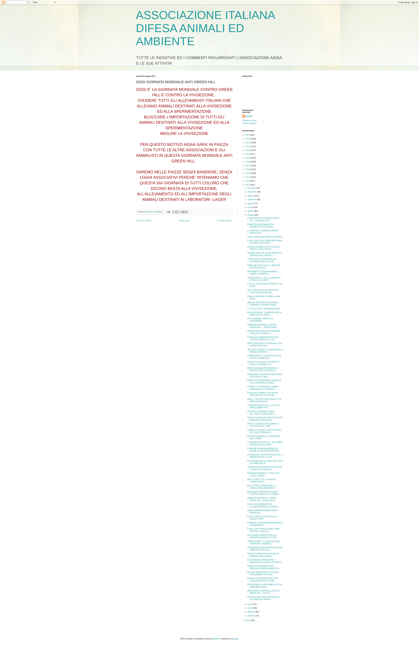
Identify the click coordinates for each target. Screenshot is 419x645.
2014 (247, 177)
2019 (247, 158)
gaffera (216, 639)
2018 (247, 162)
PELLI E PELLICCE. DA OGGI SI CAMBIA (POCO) (261, 480)
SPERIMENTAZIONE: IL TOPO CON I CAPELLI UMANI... (263, 474)
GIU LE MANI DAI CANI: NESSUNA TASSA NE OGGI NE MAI (262, 291)
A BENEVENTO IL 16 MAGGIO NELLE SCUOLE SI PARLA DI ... (264, 357)
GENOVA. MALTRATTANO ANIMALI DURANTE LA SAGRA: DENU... (263, 303)
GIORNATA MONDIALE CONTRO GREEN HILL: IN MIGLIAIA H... (262, 499)
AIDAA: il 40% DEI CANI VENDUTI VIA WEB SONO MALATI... (264, 400)
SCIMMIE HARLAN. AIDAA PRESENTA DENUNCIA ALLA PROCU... (264, 254)
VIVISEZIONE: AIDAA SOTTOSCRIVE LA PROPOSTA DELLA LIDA (265, 456)
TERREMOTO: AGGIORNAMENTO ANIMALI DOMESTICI (262, 272)
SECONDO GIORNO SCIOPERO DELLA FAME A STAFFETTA (265, 351)
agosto (250, 203)
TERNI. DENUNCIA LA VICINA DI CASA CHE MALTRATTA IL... (264, 344)
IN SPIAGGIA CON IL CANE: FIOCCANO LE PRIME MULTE (265, 462)
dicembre (251, 188)
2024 (247, 139)
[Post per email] (168, 212)
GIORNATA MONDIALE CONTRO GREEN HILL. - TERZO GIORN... (262, 326)
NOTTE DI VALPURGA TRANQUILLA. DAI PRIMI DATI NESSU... (264, 598)
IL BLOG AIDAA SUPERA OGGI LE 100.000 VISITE (262, 518)
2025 (247, 135)
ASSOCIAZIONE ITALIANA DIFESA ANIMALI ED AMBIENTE (205, 28)
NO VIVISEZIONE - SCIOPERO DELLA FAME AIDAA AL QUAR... (264, 313)
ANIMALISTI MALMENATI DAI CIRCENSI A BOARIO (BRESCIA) (263, 567)
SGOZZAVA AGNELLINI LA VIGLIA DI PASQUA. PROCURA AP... (263, 248)
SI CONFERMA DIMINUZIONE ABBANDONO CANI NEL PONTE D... (264, 561)
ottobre (250, 196)
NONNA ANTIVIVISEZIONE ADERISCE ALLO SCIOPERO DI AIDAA (264, 381)
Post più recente (144, 221)
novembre (252, 192)
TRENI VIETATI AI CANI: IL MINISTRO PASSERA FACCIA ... (263, 266)
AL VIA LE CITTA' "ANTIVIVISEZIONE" (264, 309)
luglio (250, 207)
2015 (247, 173)
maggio (251, 215)
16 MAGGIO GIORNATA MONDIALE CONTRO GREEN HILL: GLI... (263, 338)
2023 (247, 142)
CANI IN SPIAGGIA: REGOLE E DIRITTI (264, 237)
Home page (184, 221)
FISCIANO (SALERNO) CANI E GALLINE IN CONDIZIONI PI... (261, 412)
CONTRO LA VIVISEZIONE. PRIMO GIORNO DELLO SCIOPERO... (262, 388)
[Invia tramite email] (173, 211)
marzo (250, 608)
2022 (247, 146)
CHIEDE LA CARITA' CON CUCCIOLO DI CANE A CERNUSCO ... (264, 431)
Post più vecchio (224, 221)
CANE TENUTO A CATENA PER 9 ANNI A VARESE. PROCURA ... (264, 242)
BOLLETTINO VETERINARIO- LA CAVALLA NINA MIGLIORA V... (261, 487)
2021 (247, 150)
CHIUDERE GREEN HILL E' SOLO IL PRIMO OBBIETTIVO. (263, 406)
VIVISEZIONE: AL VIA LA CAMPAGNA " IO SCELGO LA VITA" (264, 279)
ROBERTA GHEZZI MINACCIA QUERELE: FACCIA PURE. (260, 225)
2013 (247, 181)
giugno (250, 211)
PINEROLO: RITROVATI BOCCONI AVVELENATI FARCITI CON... (262, 579)
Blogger (235, 639)
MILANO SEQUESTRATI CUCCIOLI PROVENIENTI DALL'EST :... (263, 573)
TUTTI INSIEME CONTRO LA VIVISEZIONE (260, 320)
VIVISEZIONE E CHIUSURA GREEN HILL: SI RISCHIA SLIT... (263, 219)
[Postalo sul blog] (177, 211)
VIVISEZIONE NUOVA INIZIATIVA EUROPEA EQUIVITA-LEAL (261, 260)
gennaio (251, 616)
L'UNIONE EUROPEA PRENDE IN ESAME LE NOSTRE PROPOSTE (263, 449)
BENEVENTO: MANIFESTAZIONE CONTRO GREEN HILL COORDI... (263, 493)
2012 (247, 185)
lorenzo (249, 116)
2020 (247, 154)
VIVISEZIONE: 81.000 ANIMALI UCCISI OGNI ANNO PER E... (264, 585)
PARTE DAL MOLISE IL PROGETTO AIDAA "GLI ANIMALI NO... (263, 363)
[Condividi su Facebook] (183, 211)
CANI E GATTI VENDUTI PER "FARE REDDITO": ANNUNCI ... (263, 530)
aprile (250, 604)
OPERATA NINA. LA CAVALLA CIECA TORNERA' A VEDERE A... (263, 542)
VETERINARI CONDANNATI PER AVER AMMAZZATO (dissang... (264, 548)
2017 (247, 166)
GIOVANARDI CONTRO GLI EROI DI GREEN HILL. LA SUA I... (263, 592)
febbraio (251, 612)
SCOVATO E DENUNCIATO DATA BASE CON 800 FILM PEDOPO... (264, 468)
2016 (247, 169)
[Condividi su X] (180, 211)
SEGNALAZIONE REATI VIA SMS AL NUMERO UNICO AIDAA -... (263, 555)
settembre (252, 199)
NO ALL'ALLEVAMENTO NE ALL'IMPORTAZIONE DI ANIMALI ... (264, 505)
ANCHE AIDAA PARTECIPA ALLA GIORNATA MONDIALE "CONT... (262, 536)
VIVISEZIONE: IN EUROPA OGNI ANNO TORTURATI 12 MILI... (264, 375)
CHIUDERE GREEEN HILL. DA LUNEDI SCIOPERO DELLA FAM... (265, 443)
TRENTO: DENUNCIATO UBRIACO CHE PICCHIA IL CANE (263, 425)
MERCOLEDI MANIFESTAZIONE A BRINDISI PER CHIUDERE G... (262, 369)
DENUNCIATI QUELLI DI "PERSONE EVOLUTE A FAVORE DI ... (263, 332)
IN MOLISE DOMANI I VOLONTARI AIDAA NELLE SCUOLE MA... (262, 394)
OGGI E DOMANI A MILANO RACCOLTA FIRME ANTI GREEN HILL (264, 418)
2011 (247, 620)
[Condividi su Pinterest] (186, 211)
